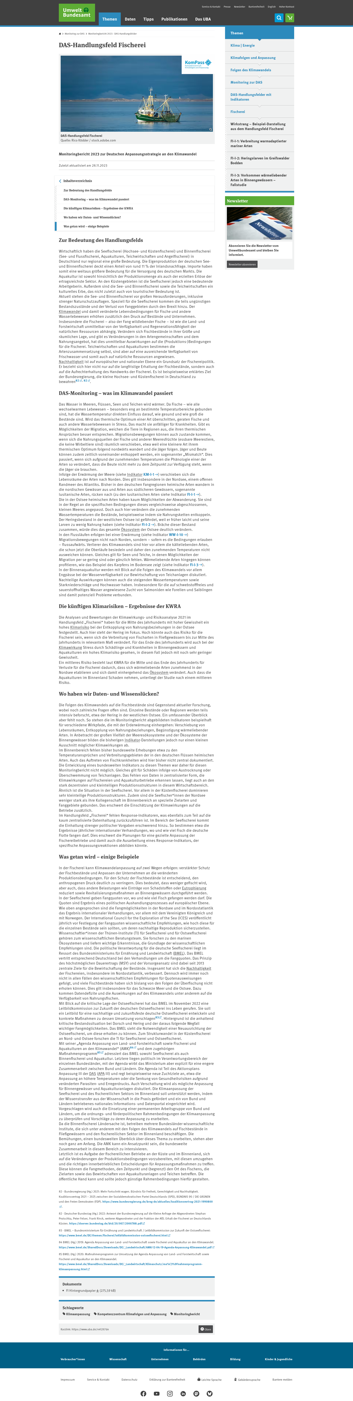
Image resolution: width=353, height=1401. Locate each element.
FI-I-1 (191, 494)
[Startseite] (77, 13)
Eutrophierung (194, 888)
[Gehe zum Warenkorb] (289, 17)
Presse (227, 6)
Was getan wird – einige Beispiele (86, 226)
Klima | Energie (243, 45)
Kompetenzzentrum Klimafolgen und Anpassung (132, 1314)
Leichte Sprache (212, 1379)
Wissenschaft (117, 1359)
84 (131, 1047)
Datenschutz (129, 1379)
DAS (92, 1073)
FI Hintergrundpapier (81, 1290)
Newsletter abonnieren (242, 264)
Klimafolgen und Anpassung (253, 57)
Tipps (148, 19)
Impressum (68, 1379)
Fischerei (238, 111)
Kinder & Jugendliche (278, 1359)
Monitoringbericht (187, 1314)
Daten (130, 19)
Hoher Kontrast (286, 6)
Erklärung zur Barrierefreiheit (167, 1379)
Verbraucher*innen (73, 1359)
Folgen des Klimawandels (251, 69)
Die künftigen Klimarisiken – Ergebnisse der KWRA (98, 208)
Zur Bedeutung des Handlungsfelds (88, 190)
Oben (207, 1329)
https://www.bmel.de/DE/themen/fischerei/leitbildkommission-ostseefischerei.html (113, 1235)
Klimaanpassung (78, 1314)
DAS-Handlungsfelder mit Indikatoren (251, 97)
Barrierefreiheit (256, 6)
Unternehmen (160, 1359)
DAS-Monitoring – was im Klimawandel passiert (96, 199)
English (272, 6)
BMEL (178, 953)
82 (77, 380)
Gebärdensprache (249, 1379)
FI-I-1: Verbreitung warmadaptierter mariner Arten (258, 143)
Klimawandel (70, 311)
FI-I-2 (146, 524)
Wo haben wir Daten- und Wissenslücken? (92, 217)
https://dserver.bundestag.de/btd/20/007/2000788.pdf (105, 1223)
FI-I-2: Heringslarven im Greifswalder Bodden (260, 160)
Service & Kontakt (211, 6)
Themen (109, 19)
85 (99, 1052)
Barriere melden (282, 1379)
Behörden (199, 1359)
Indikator (134, 474)
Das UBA (203, 19)
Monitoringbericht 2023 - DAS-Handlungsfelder (112, 33)
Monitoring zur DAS (75, 33)
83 (157, 1017)
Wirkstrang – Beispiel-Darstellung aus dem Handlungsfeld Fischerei (258, 126)
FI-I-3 (194, 564)
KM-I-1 (148, 474)
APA (101, 1073)
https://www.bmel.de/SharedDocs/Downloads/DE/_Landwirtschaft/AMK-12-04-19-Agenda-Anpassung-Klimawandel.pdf (135, 1247)
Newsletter (239, 6)
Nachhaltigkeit (71, 361)
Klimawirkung (70, 647)
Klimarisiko (79, 627)
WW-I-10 (176, 534)
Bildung (235, 1359)
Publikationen (174, 19)
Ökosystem (130, 529)
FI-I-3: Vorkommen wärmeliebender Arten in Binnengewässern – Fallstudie (259, 179)
